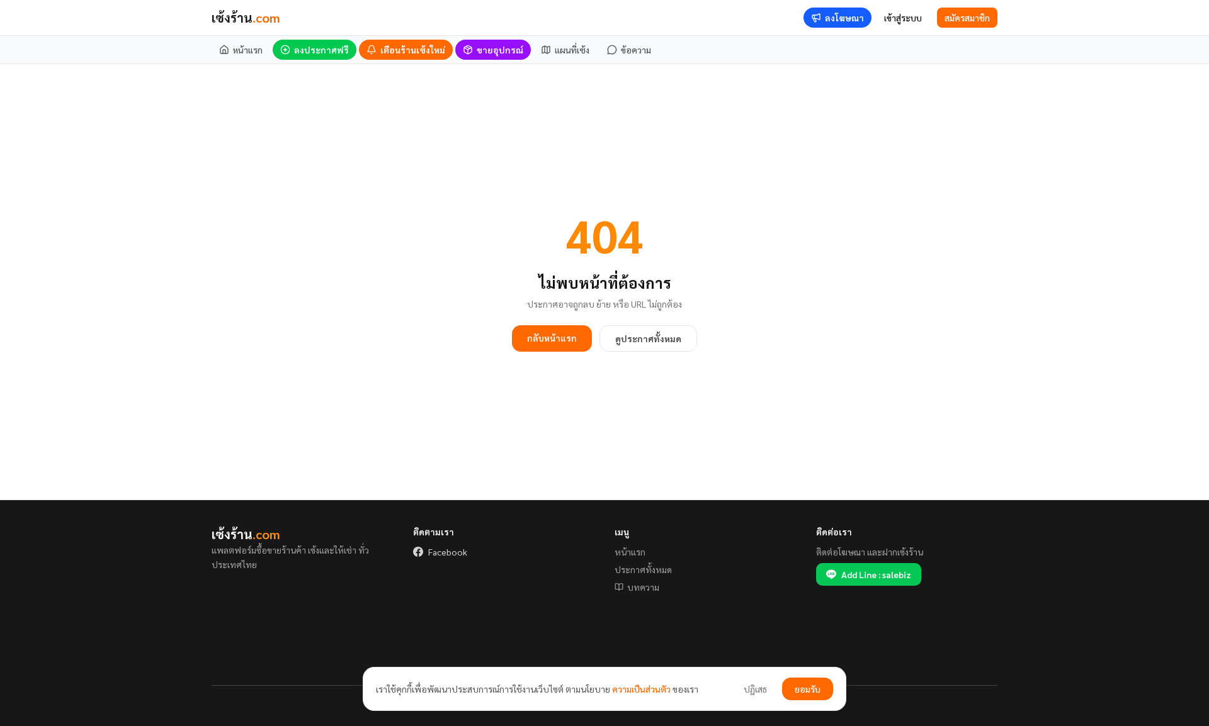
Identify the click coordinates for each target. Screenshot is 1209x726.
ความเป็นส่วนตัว (641, 689)
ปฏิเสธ (755, 689)
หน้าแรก (630, 551)
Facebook (447, 551)
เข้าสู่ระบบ (903, 17)
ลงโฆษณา (844, 17)
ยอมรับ (807, 689)
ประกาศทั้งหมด (643, 569)
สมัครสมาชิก (967, 17)
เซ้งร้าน (246, 17)
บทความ (643, 587)
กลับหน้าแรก (552, 337)
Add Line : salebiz (876, 574)
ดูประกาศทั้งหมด (648, 338)
